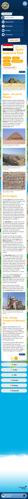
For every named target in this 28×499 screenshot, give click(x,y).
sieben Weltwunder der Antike (11, 108)
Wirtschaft (7, 64)
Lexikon (15, 370)
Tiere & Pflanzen (17, 61)
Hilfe (15, 375)
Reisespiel (15, 380)
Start (15, 365)
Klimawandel (15, 391)
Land (15, 58)
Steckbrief (7, 58)
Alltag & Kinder (9, 22)
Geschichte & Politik (9, 67)
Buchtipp (7, 30)
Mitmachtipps (6, 126)
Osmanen (11, 331)
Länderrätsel (8, 34)
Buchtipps (15, 385)
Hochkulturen (6, 201)
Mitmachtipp (8, 26)
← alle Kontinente (6, 14)
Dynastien (17, 217)
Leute (6, 61)
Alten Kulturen (11, 290)
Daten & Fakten (9, 17)
